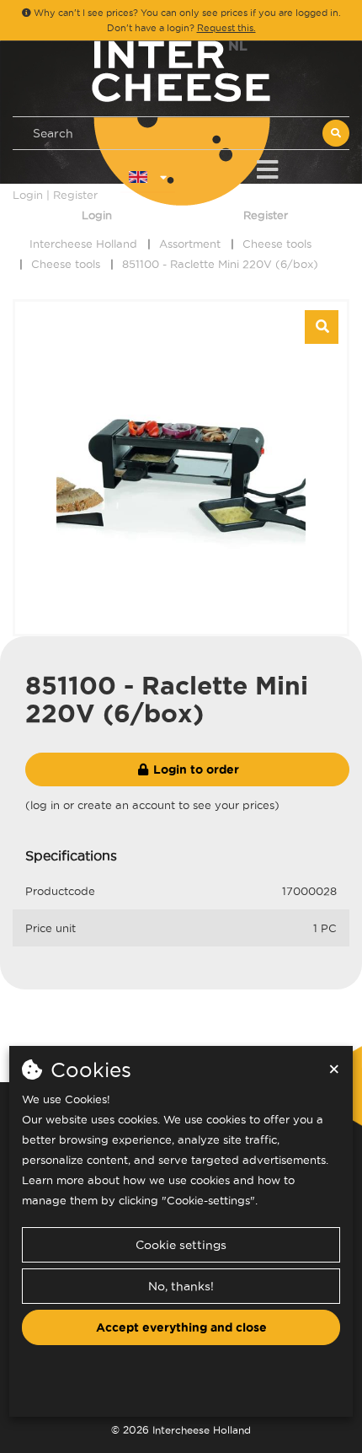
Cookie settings (181, 1245)
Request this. (226, 28)
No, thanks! (181, 1286)
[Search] (335, 133)
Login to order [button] (194, 769)
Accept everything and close (181, 1327)
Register (265, 215)
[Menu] (267, 166)
